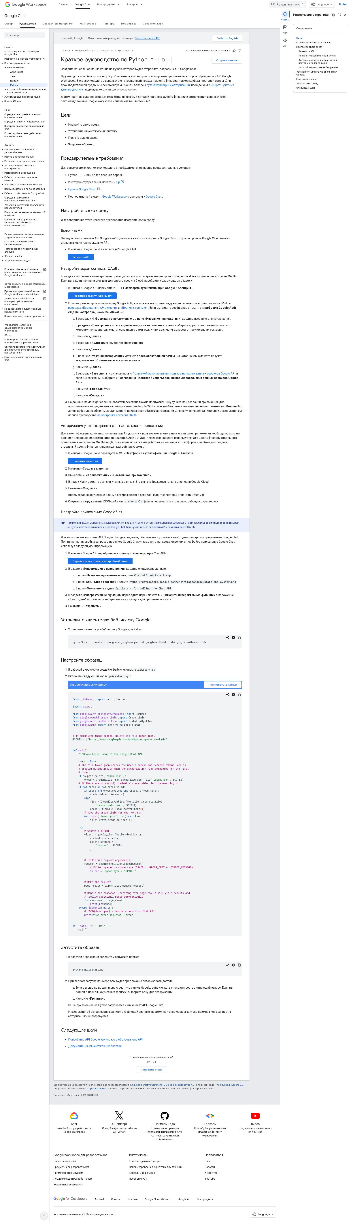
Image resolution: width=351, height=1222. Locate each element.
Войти (343, 4)
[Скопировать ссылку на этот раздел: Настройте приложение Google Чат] (126, 512)
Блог (207, 1161)
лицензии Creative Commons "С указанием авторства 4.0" (163, 1084)
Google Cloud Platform (158, 1199)
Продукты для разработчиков (72, 1167)
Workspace (36, 4)
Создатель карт (153, 23)
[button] (24, 63)
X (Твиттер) (211, 1172)
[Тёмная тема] (233, 637)
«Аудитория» (108, 307)
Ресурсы (132, 4)
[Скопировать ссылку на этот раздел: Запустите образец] (104, 948)
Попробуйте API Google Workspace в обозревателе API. (105, 1039)
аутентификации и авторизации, (168, 85)
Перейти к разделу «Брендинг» (92, 295)
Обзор (8, 23)
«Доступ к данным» (133, 307)
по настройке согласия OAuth (117, 415)
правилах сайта (98, 1088)
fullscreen (339, 15)
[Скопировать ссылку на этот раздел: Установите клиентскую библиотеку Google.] (155, 620)
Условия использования (68, 1184)
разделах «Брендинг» (83, 307)
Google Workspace (85, 50)
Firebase (133, 1199)
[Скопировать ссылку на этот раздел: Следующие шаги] (100, 1030)
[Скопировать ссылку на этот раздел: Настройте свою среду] (112, 211)
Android (99, 1199)
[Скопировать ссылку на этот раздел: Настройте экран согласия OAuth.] (123, 269)
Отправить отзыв (227, 60)
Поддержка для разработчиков (73, 1178)
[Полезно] (234, 50)
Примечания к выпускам (68, 1172)
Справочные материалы (57, 23)
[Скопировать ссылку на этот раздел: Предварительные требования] (127, 158)
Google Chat (83, 4)
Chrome (115, 1199)
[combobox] (287, 4)
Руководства (27, 23)
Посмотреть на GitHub (222, 684)
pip (118, 182)
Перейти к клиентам (85, 461)
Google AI (183, 1199)
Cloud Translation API (147, 38)
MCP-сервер (88, 23)
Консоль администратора (144, 1161)
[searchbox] (24, 35)
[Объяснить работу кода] (228, 637)
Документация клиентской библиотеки (95, 1046)
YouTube (210, 1178)
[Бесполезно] (239, 50)
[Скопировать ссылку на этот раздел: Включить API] (87, 231)
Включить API (81, 257)
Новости (210, 1167)
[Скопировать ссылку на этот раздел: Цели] (75, 115)
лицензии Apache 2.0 (231, 1084)
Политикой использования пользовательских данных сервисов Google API (184, 373)
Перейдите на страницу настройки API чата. (100, 561)
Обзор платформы (65, 1161)
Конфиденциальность (100, 1214)
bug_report (333, 15)
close (345, 15)
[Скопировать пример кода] (239, 637)
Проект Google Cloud (82, 189)
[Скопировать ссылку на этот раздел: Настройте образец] (105, 660)
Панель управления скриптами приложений (155, 1167)
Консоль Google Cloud (142, 1172)
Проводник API (138, 1178)
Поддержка (128, 23)
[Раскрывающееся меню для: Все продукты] (119, 4)
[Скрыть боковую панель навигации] (44, 1215)
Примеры (109, 23)
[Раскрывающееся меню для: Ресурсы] (142, 4)
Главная (63, 4)
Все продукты (106, 4)
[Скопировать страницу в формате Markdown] (163, 60)
